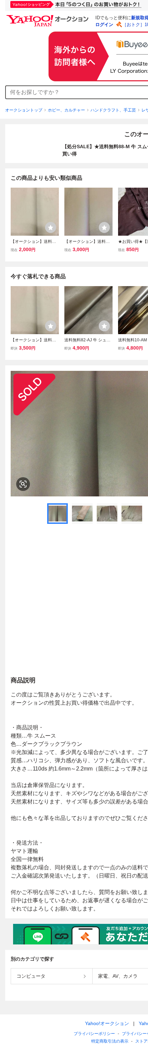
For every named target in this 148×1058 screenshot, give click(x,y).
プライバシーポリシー (94, 1033)
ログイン (104, 24)
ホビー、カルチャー (66, 110)
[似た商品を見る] (23, 484)
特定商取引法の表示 (109, 1041)
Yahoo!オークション (107, 1023)
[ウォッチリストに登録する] (50, 227)
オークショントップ (23, 110)
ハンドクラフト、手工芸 (113, 110)
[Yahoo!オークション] (48, 17)
